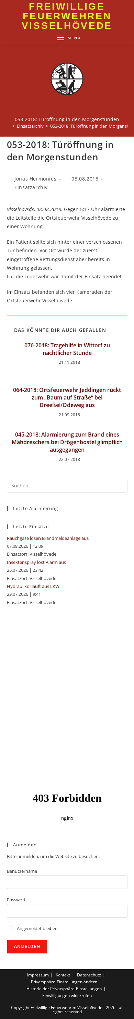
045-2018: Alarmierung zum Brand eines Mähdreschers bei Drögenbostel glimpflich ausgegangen (67, 442)
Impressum (38, 975)
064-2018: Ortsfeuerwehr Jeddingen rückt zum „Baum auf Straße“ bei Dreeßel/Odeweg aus (67, 397)
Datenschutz (89, 975)
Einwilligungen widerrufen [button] (67, 995)
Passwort (16, 899)
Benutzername (22, 871)
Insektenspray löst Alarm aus (36, 562)
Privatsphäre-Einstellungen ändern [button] (64, 982)
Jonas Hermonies (35, 178)
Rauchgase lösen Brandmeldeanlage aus (48, 538)
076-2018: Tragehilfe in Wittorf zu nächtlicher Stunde (67, 349)
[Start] (8, 126)
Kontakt (63, 975)
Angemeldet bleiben (37, 928)
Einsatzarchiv (31, 187)
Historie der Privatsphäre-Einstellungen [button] (64, 989)
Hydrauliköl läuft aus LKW (33, 586)
